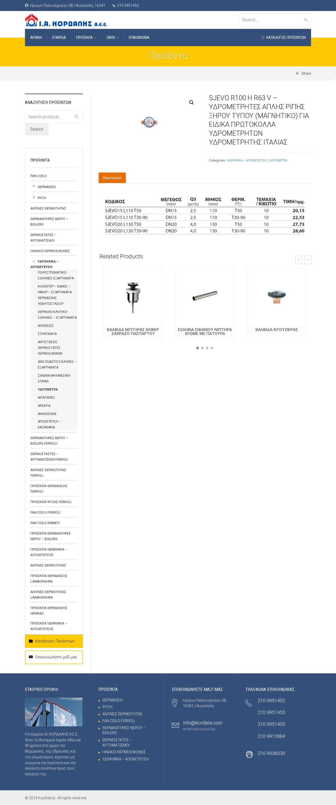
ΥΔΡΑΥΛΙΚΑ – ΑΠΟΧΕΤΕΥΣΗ (125, 759)
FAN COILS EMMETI (45, 523)
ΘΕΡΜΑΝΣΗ (47, 187)
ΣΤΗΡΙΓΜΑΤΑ (47, 334)
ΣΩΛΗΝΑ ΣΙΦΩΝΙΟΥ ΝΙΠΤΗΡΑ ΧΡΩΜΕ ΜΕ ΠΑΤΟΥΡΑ (133, 331)
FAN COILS (38, 176)
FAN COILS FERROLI (45, 512)
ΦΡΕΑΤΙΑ (44, 406)
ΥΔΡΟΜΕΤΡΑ (277, 160)
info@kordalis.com (202, 723)
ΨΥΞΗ (42, 198)
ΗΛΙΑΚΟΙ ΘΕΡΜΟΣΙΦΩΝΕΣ (50, 251)
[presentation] (298, 260)
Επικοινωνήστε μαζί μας (56, 657)
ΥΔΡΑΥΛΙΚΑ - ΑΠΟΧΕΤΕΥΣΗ (247, 160)
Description (112, 178)
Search (36, 129)
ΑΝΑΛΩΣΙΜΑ (47, 414)
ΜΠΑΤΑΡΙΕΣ (46, 397)
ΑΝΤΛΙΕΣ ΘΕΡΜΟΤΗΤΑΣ (48, 208)
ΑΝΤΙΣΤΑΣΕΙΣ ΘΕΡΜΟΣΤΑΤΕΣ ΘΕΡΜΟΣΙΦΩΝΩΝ (50, 347)
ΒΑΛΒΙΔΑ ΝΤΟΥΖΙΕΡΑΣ (205, 329)
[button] (197, 350)
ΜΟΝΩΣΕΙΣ (46, 326)
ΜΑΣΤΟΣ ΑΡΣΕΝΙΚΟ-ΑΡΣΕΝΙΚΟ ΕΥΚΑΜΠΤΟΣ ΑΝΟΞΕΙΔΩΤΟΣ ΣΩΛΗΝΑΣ (276, 333)
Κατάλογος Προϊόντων (55, 641)
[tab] (112, 177)
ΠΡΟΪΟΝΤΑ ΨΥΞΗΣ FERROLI (51, 502)
